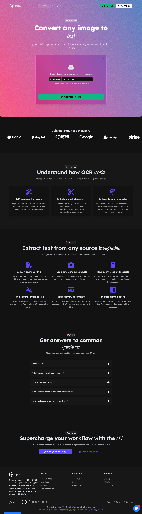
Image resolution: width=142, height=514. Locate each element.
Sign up (107, 495)
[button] (107, 6)
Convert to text (72, 113)
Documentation (47, 505)
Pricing (44, 502)
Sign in (107, 499)
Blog (74, 499)
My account (109, 502)
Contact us (77, 502)
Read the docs (90, 468)
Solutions (45, 499)
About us (76, 495)
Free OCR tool (47, 495)
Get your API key (56, 468)
